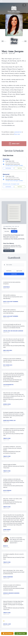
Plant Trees (20, 168)
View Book (6, 231)
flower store (17, 134)
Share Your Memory (8, 250)
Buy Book (14, 231)
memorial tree (18, 132)
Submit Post (14, 274)
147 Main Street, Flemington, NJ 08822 (14, 165)
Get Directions (8, 168)
